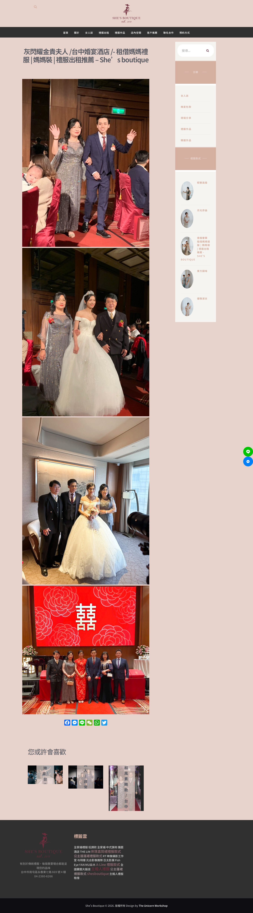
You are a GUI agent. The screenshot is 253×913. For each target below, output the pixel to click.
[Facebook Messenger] (248, 461)
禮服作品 (186, 129)
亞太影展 (108, 860)
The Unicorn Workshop (153, 905)
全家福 (101, 847)
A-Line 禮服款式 (108, 864)
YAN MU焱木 (87, 865)
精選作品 (186, 140)
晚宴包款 (186, 107)
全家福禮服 (81, 847)
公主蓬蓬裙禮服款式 (88, 855)
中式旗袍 (111, 847)
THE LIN (85, 851)
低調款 (92, 847)
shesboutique (98, 873)
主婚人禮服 (100, 868)
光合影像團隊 (94, 860)
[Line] (248, 452)
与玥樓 (81, 860)
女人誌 (185, 95)
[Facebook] (67, 723)
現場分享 (186, 118)
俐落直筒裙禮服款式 (106, 851)
